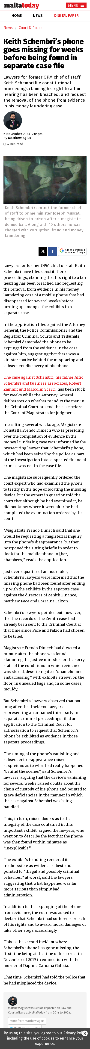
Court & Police (30, 28)
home (17, 15)
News (8, 28)
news (38, 15)
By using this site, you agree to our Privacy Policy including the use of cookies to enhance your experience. (45, 1038)
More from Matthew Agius (27, 1020)
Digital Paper (66, 15)
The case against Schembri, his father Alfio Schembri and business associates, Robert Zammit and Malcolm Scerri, (43, 383)
